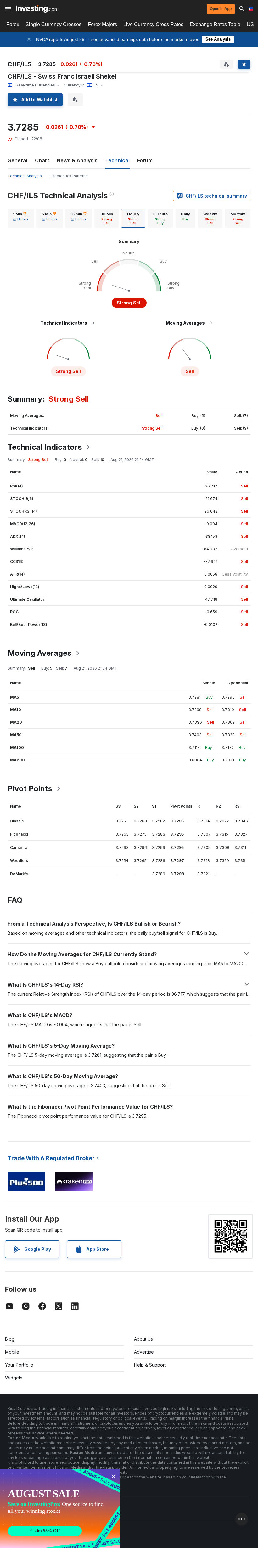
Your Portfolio (19, 1364)
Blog (9, 1339)
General (17, 160)
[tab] (21, 218)
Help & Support (150, 1364)
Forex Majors (102, 24)
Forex (12, 24)
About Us (143, 1339)
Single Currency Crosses (53, 24)
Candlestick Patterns (68, 176)
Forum (145, 160)
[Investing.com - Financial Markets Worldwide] (37, 9)
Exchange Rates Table (215, 24)
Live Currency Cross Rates (153, 24)
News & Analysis (77, 160)
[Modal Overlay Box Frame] (60, 1508)
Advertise (144, 1352)
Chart (42, 160)
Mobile (12, 1352)
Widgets (13, 1377)
